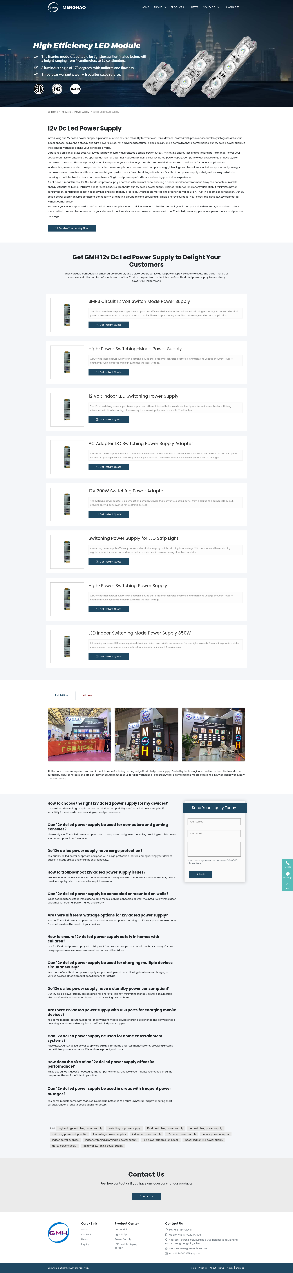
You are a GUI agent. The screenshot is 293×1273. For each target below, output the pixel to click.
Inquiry (85, 1244)
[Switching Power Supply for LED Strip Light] (67, 551)
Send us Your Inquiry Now (71, 228)
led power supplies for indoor (160, 1140)
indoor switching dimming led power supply (111, 1140)
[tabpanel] (146, 734)
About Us (160, 7)
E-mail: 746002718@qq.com (183, 1253)
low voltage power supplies (109, 1134)
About (85, 1229)
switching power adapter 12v (69, 1134)
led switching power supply (206, 1128)
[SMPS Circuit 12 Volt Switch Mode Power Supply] (67, 314)
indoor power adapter (216, 1134)
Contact (86, 1234)
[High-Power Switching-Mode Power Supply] (67, 362)
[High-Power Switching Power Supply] (67, 599)
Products (177, 7)
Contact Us (211, 7)
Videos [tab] (87, 695)
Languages (232, 7)
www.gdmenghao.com (193, 1248)
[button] (139, 759)
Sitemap (240, 1268)
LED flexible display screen (126, 1246)
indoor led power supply (146, 1134)
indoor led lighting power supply (204, 1140)
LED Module (121, 1229)
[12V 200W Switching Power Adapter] (67, 504)
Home (145, 7)
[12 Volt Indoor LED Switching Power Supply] (67, 409)
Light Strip (121, 1234)
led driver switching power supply (103, 1146)
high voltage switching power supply (80, 1128)
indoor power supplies (65, 1140)
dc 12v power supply (64, 1146)
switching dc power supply (125, 1128)
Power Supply (81, 111)
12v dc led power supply (182, 1134)
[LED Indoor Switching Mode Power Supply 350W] (67, 646)
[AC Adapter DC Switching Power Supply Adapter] (67, 457)
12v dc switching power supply (165, 1128)
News (194, 7)
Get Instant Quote (108, 325)
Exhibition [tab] (61, 695)
